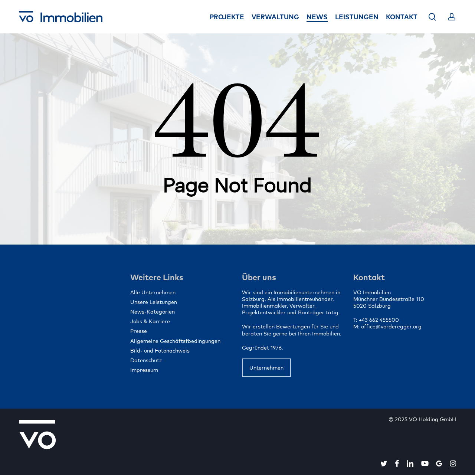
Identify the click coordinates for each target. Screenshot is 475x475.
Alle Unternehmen (153, 292)
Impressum (144, 370)
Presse (138, 331)
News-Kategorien (152, 311)
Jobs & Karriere (150, 321)
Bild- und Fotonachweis (160, 350)
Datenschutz (146, 360)
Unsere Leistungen (153, 302)
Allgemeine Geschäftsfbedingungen (175, 341)
